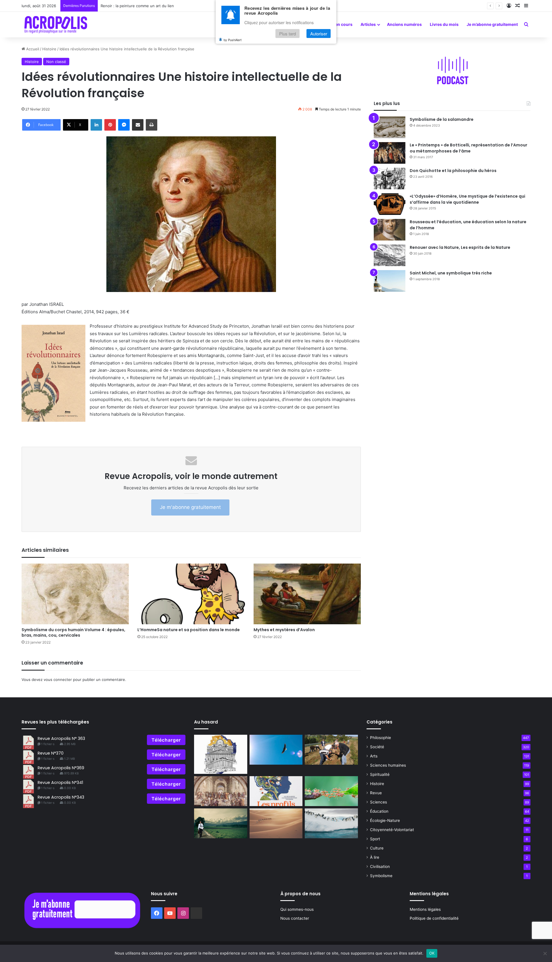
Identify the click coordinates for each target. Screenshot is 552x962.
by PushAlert (232, 39)
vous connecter (58, 679)
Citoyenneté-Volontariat (392, 829)
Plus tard (287, 33)
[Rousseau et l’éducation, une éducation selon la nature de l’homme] (389, 229)
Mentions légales (425, 909)
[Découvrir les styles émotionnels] (276, 791)
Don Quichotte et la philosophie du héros (453, 170)
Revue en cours (337, 24)
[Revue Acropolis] (56, 24)
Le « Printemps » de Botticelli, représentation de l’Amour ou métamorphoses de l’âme (468, 148)
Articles (368, 24)
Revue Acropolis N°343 (61, 797)
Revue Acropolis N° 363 (61, 738)
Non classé (56, 61)
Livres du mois (444, 24)
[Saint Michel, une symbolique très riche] (389, 281)
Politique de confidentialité (434, 918)
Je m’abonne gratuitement (492, 24)
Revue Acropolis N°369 (61, 768)
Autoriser (318, 33)
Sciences (378, 802)
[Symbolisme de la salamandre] (389, 127)
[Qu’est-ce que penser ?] (220, 791)
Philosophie (380, 737)
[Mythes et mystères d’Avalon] (307, 594)
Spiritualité (380, 774)
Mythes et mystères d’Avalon (284, 630)
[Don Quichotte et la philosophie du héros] (389, 178)
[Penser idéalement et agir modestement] (331, 791)
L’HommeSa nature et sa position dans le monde (188, 630)
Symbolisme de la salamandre (442, 119)
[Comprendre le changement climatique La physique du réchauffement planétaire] (331, 823)
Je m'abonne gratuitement (190, 507)
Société (377, 747)
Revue (376, 793)
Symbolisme (381, 875)
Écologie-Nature (385, 820)
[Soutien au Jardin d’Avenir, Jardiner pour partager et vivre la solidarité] (331, 750)
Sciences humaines (388, 765)
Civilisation (380, 866)
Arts (373, 756)
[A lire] (276, 750)
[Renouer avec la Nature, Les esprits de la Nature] (389, 255)
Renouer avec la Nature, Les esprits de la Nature (460, 247)
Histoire (49, 49)
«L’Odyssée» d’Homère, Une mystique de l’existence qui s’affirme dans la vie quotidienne (467, 199)
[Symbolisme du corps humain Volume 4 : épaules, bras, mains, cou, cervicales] (75, 594)
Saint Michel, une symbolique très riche (451, 273)
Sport (375, 839)
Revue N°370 (51, 753)
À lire (374, 857)
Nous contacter (294, 918)
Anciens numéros (404, 24)
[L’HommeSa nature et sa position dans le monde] (191, 594)
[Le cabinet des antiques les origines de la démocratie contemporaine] (220, 754)
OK (432, 953)
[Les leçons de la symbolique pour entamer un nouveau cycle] (220, 823)
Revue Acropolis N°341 (60, 782)
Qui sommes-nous (297, 909)
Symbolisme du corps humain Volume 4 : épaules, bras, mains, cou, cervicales (73, 632)
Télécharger (166, 740)
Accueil (32, 49)
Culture (377, 848)
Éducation (379, 811)
